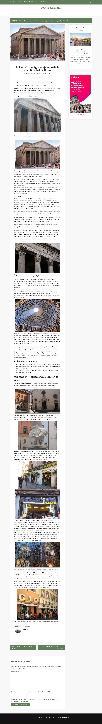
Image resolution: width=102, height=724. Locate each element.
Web (49, 692)
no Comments (46, 73)
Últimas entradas (26, 626)
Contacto (45, 13)
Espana (21, 13)
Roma (30, 96)
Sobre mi (36, 13)
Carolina (27, 73)
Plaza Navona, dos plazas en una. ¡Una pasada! (53, 647)
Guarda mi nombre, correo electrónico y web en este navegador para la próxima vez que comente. (34, 700)
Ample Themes (68, 719)
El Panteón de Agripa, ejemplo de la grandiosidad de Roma (37, 69)
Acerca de (17, 626)
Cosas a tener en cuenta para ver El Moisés (22, 647)
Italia (28, 13)
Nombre (14, 692)
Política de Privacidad (30, 1)
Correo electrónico (36, 692)
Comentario (15, 671)
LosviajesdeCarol (51, 7)
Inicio (13, 13)
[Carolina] (18, 631)
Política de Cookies (16, 1)
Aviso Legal (42, 1)
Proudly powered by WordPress (38, 719)
